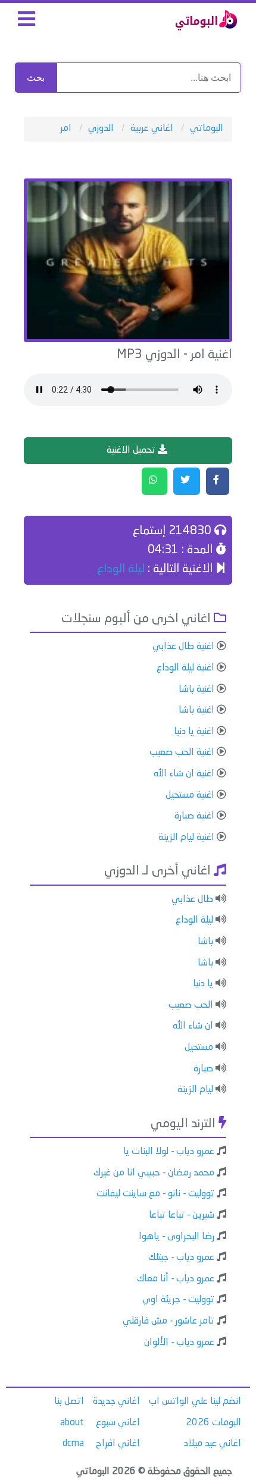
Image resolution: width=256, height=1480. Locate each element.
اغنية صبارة (194, 816)
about (72, 1423)
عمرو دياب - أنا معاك (175, 1279)
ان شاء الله (193, 1026)
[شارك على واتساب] (154, 481)
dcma (73, 1443)
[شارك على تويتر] (186, 481)
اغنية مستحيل (190, 795)
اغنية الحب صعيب (181, 752)
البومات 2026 (213, 1423)
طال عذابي (192, 899)
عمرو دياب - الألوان (179, 1342)
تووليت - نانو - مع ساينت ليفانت (155, 1194)
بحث (36, 78)
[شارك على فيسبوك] (217, 481)
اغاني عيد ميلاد (212, 1443)
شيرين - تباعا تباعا (181, 1215)
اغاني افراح (118, 1443)
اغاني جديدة (116, 1401)
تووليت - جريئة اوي (178, 1300)
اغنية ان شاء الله (184, 774)
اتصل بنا (69, 1401)
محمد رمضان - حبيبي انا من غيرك (153, 1173)
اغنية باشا (196, 689)
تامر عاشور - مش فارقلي (168, 1321)
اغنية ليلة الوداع (185, 668)
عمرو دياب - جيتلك (181, 1257)
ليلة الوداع (121, 569)
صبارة (203, 1069)
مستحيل (199, 1047)
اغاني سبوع (118, 1423)
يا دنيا (203, 984)
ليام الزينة (195, 1090)
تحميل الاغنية (132, 450)
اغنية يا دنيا (194, 731)
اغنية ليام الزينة (186, 837)
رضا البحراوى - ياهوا (176, 1236)
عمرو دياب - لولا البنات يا (168, 1151)
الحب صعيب (190, 1005)
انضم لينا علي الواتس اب (195, 1401)
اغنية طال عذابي (183, 646)
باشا (205, 941)
